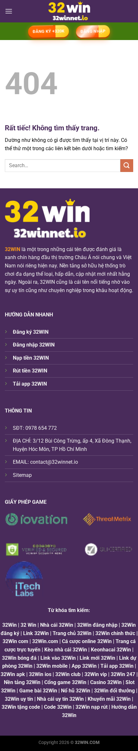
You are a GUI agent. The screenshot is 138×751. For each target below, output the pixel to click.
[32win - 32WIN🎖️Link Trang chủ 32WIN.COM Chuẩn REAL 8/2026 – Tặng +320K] (69, 11)
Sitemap (22, 475)
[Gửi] (126, 165)
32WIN (12, 249)
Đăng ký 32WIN (30, 332)
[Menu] (9, 11)
